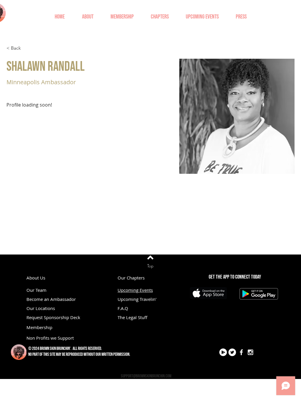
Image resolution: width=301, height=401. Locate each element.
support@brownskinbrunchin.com (146, 376)
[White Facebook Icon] (241, 352)
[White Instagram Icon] (250, 352)
